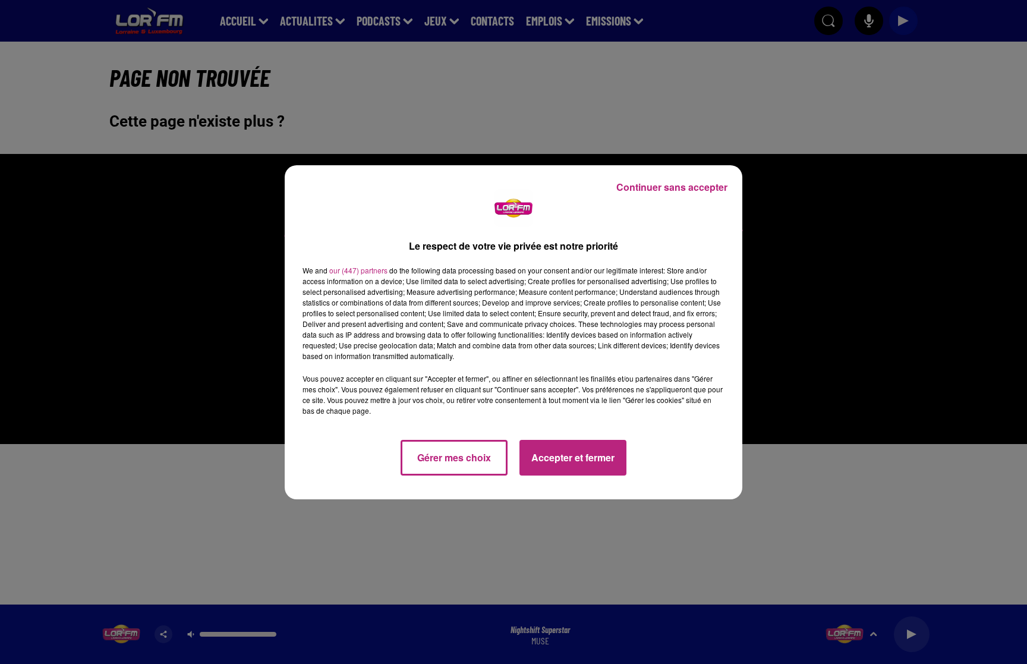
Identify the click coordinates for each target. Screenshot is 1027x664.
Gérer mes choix (454, 457)
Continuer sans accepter (671, 187)
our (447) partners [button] (358, 270)
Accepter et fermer (573, 457)
